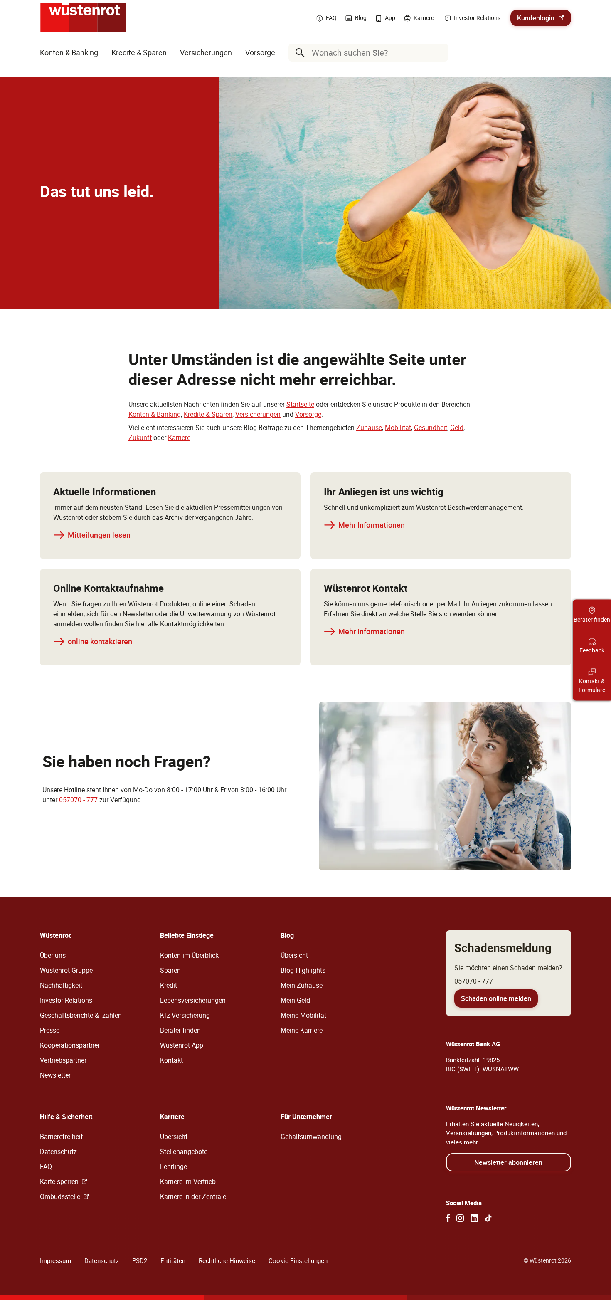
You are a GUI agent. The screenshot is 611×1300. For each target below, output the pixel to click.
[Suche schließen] (440, 52)
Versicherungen (258, 414)
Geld (456, 427)
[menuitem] (69, 52)
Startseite (300, 404)
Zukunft (140, 437)
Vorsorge (308, 414)
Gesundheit (430, 427)
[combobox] (370, 52)
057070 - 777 (78, 799)
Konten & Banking (154, 414)
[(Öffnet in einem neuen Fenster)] (448, 1218)
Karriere (179, 437)
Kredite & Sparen (208, 414)
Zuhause (369, 427)
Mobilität (398, 427)
